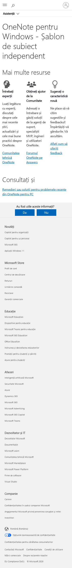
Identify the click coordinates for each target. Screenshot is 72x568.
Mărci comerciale (13, 555)
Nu (46, 212)
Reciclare (9, 293)
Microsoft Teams (12, 420)
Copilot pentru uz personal (17, 238)
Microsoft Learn (12, 450)
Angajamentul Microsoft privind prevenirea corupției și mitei (33, 511)
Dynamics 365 (11, 396)
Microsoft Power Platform (16, 469)
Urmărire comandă (13, 286)
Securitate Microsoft (14, 383)
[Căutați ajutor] (13, 5)
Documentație (11, 444)
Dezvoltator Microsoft (15, 438)
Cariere (8, 499)
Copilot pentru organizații (17, 232)
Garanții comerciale (14, 299)
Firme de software (13, 475)
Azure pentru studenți (15, 360)
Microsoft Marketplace (15, 463)
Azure (7, 390)
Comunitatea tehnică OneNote (10, 157)
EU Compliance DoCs (14, 561)
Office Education (12, 341)
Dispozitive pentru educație (17, 323)
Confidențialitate (34, 549)
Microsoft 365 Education (16, 335)
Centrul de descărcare (15, 274)
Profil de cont (11, 268)
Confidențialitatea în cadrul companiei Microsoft (27, 505)
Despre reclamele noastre (35, 555)
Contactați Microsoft (14, 549)
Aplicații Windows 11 (14, 250)
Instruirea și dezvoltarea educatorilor (22, 347)
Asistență (9, 13)
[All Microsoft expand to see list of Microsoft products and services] (4, 5)
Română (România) (19, 528)
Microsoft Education (14, 316)
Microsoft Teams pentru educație (20, 329)
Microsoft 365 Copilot (15, 414)
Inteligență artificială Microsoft (19, 377)
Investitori (9, 517)
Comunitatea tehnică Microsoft (19, 456)
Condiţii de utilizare (54, 549)
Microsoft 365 (11, 244)
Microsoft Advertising (15, 408)
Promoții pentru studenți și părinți (20, 353)
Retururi (8, 280)
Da (24, 212)
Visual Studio (11, 481)
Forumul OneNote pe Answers (34, 157)
